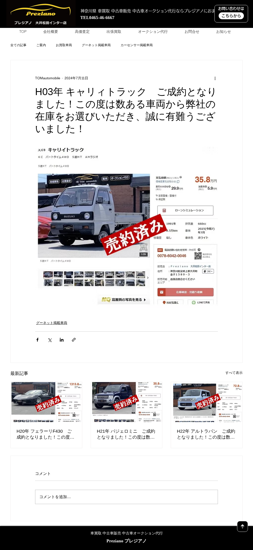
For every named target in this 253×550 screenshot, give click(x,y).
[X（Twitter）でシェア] (49, 339)
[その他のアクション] (215, 78)
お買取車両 (64, 45)
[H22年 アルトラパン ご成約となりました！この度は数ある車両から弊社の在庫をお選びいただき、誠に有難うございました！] (206, 402)
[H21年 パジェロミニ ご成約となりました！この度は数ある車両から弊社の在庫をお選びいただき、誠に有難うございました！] (126, 402)
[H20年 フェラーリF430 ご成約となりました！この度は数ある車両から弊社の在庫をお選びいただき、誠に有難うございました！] (46, 402)
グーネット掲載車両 (96, 45)
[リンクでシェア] (73, 339)
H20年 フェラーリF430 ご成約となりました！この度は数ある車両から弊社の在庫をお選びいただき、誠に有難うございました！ (45, 434)
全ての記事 (18, 45)
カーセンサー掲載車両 (137, 45)
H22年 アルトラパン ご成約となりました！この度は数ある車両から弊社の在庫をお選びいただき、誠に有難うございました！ (206, 434)
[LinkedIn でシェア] (61, 339)
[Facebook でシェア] (37, 339)
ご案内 (41, 45)
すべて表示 (234, 373)
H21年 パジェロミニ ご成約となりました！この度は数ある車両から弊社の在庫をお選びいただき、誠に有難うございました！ (126, 434)
